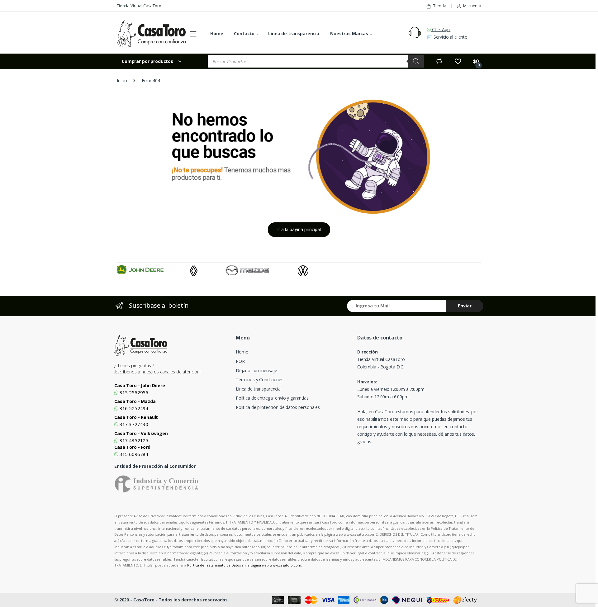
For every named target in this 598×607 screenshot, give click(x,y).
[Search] (416, 61)
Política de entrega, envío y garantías (272, 398)
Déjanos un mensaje (256, 370)
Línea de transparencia (293, 33)
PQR (240, 361)
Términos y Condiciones (259, 379)
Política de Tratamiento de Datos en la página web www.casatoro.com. (244, 565)
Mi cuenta (472, 5)
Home (216, 33)
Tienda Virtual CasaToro (139, 5)
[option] (153, 269)
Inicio (122, 80)
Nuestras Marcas (349, 33)
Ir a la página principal (299, 229)
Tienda (439, 5)
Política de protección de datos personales (278, 407)
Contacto (244, 33)
